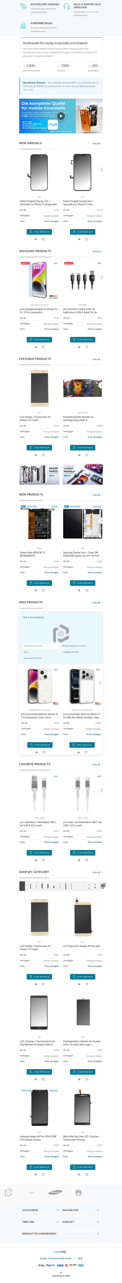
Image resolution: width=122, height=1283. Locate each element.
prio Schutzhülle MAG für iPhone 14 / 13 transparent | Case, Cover (39, 716)
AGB (80, 1258)
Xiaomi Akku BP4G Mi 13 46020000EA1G (32, 554)
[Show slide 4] (69, 131)
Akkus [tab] (26, 652)
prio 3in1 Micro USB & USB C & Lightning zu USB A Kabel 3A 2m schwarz (80, 312)
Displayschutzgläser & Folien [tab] (74, 646)
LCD (39, 197)
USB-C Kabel (39, 818)
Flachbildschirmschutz (39, 305)
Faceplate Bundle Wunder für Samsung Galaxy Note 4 (78, 418)
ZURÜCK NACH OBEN (61, 1276)
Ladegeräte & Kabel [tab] (70, 652)
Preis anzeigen (51, 221)
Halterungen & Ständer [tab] (33, 658)
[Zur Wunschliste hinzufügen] (43, 239)
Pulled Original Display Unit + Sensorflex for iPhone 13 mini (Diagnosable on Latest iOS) (78, 204)
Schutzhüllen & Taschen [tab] (33, 646)
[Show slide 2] (58, 131)
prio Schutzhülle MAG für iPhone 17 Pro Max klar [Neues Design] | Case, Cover (81, 718)
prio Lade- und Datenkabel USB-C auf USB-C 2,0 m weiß (82, 824)
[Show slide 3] (63, 131)
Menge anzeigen (51, 216)
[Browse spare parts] (83, 474)
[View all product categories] (39, 474)
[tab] (22, 886)
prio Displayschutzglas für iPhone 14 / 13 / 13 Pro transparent (39, 310)
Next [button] (101, 169)
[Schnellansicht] (35, 239)
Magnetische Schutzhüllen (40, 710)
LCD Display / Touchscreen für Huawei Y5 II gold (35, 418)
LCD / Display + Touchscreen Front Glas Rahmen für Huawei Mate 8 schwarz (37, 1045)
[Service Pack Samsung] (39, 1108)
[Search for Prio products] (8, 1192)
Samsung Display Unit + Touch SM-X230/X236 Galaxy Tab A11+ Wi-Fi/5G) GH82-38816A (82, 556)
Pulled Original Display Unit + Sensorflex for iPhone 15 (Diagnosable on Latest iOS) (39, 204)
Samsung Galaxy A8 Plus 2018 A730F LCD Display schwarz (38, 1138)
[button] (61, 116)
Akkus (39, 548)
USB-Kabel (82, 305)
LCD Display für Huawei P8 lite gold (81, 946)
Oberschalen (83, 412)
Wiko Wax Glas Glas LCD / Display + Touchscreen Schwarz (81, 1138)
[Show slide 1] (52, 131)
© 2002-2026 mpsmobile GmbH (55, 1258)
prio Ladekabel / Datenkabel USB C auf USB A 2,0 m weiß (38, 824)
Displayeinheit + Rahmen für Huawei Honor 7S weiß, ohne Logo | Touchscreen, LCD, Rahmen (82, 1045)
